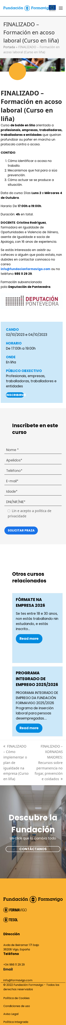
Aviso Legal (10, 1014)
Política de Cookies (16, 998)
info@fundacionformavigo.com (25, 269)
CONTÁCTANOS (33, 849)
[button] (61, 8)
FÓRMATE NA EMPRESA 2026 (30, 602)
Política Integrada (15, 1022)
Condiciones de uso (16, 1006)
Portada (9, 47)
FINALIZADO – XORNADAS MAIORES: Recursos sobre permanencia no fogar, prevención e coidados (49, 762)
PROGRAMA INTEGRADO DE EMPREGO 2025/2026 (37, 678)
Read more (29, 638)
